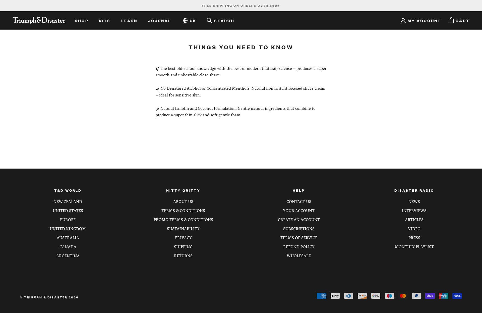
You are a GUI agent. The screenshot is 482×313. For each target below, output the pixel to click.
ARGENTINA (68, 255)
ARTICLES (414, 219)
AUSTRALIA (68, 237)
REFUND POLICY (299, 246)
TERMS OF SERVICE (298, 237)
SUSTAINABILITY (183, 228)
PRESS (414, 237)
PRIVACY (183, 237)
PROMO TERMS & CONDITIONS (183, 219)
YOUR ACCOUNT (299, 210)
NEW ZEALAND (67, 201)
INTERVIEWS (414, 210)
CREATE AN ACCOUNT (299, 219)
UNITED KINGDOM (68, 228)
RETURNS (183, 255)
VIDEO (414, 228)
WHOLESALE (299, 255)
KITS (105, 20)
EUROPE (68, 219)
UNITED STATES (68, 210)
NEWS (414, 201)
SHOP (81, 20)
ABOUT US (183, 201)
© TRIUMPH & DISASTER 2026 (49, 297)
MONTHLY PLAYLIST (414, 246)
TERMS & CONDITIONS (183, 210)
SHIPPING (183, 246)
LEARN (129, 20)
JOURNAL (159, 20)
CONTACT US (298, 201)
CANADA (67, 246)
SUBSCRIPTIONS (299, 228)
